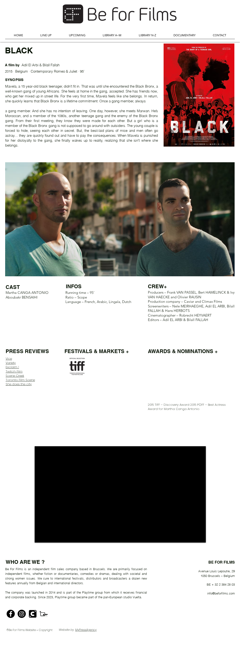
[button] (46, 36)
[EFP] (44, 614)
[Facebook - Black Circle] (11, 614)
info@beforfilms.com (221, 593)
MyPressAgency (86, 630)
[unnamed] (33, 614)
